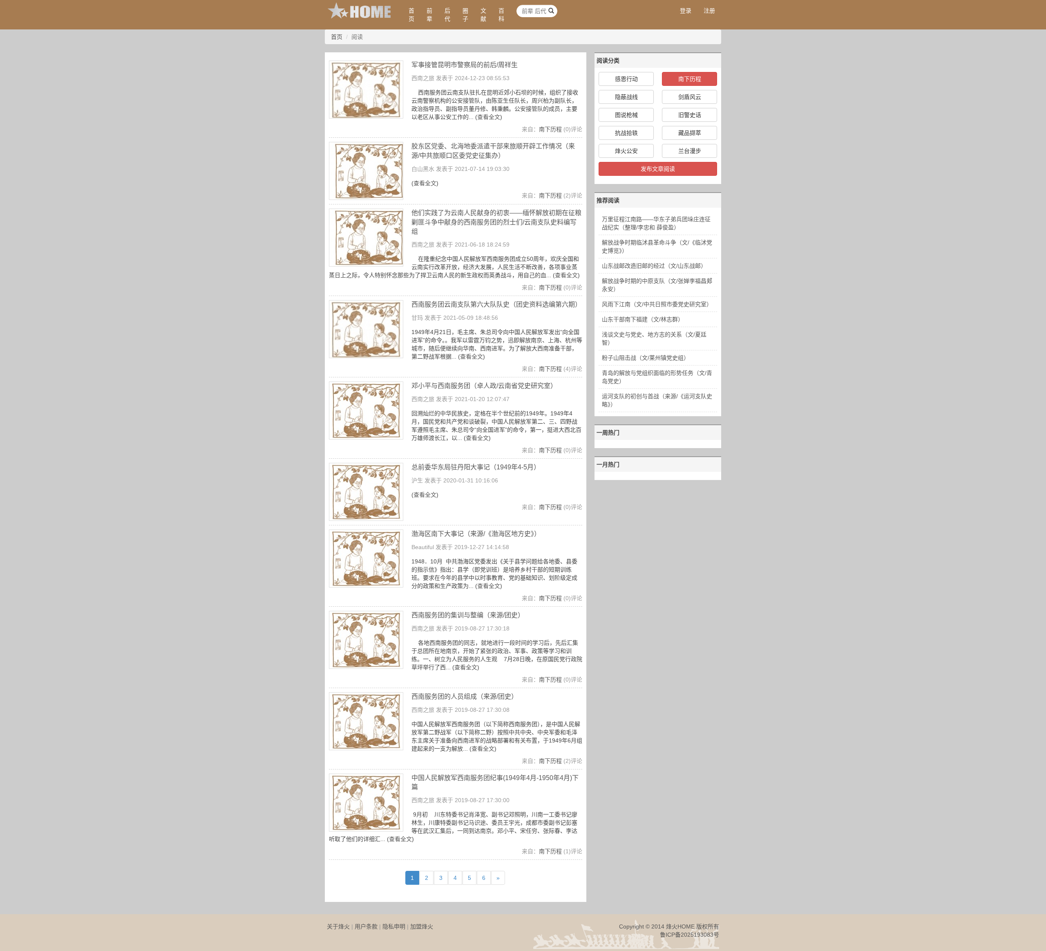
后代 (447, 14)
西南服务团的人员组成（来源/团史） (464, 696)
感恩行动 (626, 79)
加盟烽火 (421, 926)
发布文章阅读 (658, 169)
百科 (501, 14)
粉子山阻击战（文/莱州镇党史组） (645, 357)
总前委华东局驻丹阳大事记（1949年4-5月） (475, 467)
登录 (685, 10)
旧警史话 (689, 115)
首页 (411, 14)
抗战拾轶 (626, 133)
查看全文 (488, 117)
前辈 (429, 14)
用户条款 (366, 926)
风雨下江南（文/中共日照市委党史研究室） (657, 304)
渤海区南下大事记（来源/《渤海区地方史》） (476, 533)
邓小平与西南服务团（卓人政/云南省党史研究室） (484, 385)
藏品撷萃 (689, 133)
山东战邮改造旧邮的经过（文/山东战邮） (654, 265)
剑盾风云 (689, 97)
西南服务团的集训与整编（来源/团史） (467, 615)
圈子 (465, 14)
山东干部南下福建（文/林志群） (643, 319)
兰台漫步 (689, 151)
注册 (709, 10)
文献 (483, 14)
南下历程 (550, 129)
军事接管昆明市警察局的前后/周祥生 (464, 64)
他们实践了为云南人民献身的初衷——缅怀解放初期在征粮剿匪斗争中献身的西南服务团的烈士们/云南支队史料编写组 (496, 222)
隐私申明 (393, 926)
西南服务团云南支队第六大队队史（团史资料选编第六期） (496, 304)
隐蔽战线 (626, 97)
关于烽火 (338, 926)
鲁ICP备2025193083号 (689, 934)
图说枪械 (626, 115)
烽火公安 (626, 151)
